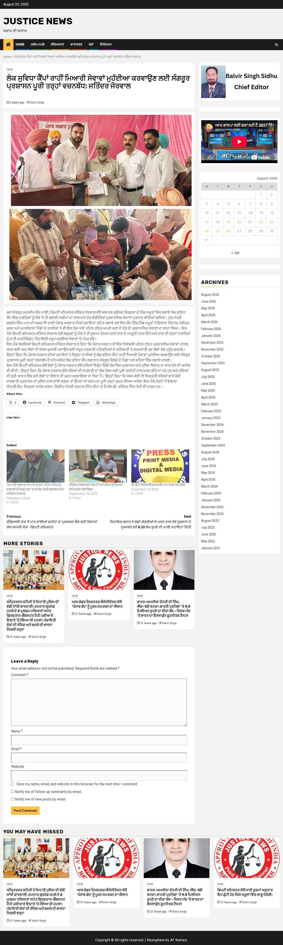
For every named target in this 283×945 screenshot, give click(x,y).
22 (261, 222)
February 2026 (211, 328)
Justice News (38, 21)
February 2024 (211, 493)
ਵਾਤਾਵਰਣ (76, 44)
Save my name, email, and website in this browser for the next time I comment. (77, 784)
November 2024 (212, 431)
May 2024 (208, 472)
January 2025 (210, 417)
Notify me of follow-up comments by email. (48, 792)
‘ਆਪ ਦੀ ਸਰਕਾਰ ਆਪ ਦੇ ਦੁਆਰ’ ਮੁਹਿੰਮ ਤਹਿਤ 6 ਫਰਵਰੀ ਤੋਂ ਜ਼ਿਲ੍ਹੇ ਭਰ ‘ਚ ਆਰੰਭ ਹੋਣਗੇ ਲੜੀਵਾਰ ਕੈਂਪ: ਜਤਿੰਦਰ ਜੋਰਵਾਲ (36, 489)
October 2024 (210, 438)
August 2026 (210, 294)
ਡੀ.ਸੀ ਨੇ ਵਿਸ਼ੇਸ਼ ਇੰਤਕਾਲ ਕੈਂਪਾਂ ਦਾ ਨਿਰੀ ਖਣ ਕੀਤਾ (158, 485)
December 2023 (212, 507)
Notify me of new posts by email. (40, 799)
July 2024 (208, 459)
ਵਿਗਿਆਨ (106, 44)
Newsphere (156, 940)
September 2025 (213, 363)
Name (17, 731)
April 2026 (208, 315)
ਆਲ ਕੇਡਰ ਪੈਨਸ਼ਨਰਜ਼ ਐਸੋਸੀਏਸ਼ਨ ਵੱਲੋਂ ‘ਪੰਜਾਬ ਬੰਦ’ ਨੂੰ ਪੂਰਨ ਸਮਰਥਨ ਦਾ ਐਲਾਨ (97, 604)
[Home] (8, 45)
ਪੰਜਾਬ (9, 69)
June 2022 (208, 534)
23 (272, 222)
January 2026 (210, 335)
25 (218, 231)
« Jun (235, 252)
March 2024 (209, 486)
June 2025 (208, 383)
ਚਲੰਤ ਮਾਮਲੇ (37, 44)
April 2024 (208, 479)
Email (16, 749)
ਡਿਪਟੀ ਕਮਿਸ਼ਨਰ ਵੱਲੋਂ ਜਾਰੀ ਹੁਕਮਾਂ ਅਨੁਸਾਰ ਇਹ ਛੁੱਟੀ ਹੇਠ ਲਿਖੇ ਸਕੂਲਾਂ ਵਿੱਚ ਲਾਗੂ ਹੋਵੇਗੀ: (245, 892)
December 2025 (212, 342)
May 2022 (208, 541)
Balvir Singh (37, 102)
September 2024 (213, 445)
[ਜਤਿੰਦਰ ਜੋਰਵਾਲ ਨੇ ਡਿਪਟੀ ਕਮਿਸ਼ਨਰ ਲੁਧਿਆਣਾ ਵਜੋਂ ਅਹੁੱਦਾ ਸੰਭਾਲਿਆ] (98, 466)
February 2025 (211, 411)
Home (20, 44)
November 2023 (212, 513)
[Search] (276, 44)
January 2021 (210, 548)
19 (228, 222)
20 (239, 222)
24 (207, 231)
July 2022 (208, 527)
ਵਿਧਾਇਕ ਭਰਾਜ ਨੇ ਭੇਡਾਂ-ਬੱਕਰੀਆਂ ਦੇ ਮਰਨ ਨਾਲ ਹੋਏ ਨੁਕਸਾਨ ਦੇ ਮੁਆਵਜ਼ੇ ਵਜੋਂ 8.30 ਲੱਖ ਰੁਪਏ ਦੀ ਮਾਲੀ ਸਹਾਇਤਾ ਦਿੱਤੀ (150, 521)
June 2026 (208, 301)
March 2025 (209, 404)
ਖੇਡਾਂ (91, 44)
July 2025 (208, 376)
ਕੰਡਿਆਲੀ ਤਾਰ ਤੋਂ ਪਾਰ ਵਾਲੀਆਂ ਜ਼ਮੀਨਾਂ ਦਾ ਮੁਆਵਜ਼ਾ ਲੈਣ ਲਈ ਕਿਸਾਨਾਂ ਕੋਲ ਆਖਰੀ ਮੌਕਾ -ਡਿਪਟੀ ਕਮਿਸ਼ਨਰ (52, 521)
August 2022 (210, 520)
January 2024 (210, 500)
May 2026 (208, 308)
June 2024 (208, 465)
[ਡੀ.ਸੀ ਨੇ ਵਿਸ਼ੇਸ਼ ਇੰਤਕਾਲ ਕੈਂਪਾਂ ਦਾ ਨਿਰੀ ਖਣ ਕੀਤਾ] (160, 466)
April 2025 (208, 397)
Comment (19, 675)
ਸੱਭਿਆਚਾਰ (57, 44)
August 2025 (210, 370)
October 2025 (210, 356)
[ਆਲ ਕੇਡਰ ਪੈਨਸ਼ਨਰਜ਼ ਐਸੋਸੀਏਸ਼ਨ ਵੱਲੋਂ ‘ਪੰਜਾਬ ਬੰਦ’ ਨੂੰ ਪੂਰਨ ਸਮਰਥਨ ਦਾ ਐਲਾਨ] (99, 570)
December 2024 (212, 424)
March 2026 (209, 322)
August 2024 (210, 452)
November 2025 (212, 349)
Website (17, 766)
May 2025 (208, 390)
